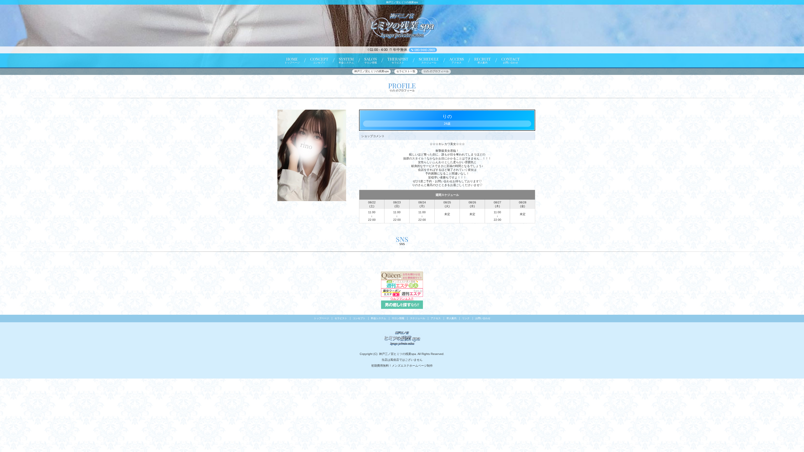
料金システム (378, 318)
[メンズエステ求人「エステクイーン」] (402, 275)
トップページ (321, 318)
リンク (466, 318)
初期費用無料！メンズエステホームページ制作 (402, 365)
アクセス (436, 318)
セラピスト (341, 318)
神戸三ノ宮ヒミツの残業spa (397, 354)
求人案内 (451, 318)
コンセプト (359, 318)
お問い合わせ (482, 318)
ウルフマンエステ (402, 298)
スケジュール (417, 318)
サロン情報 (398, 318)
